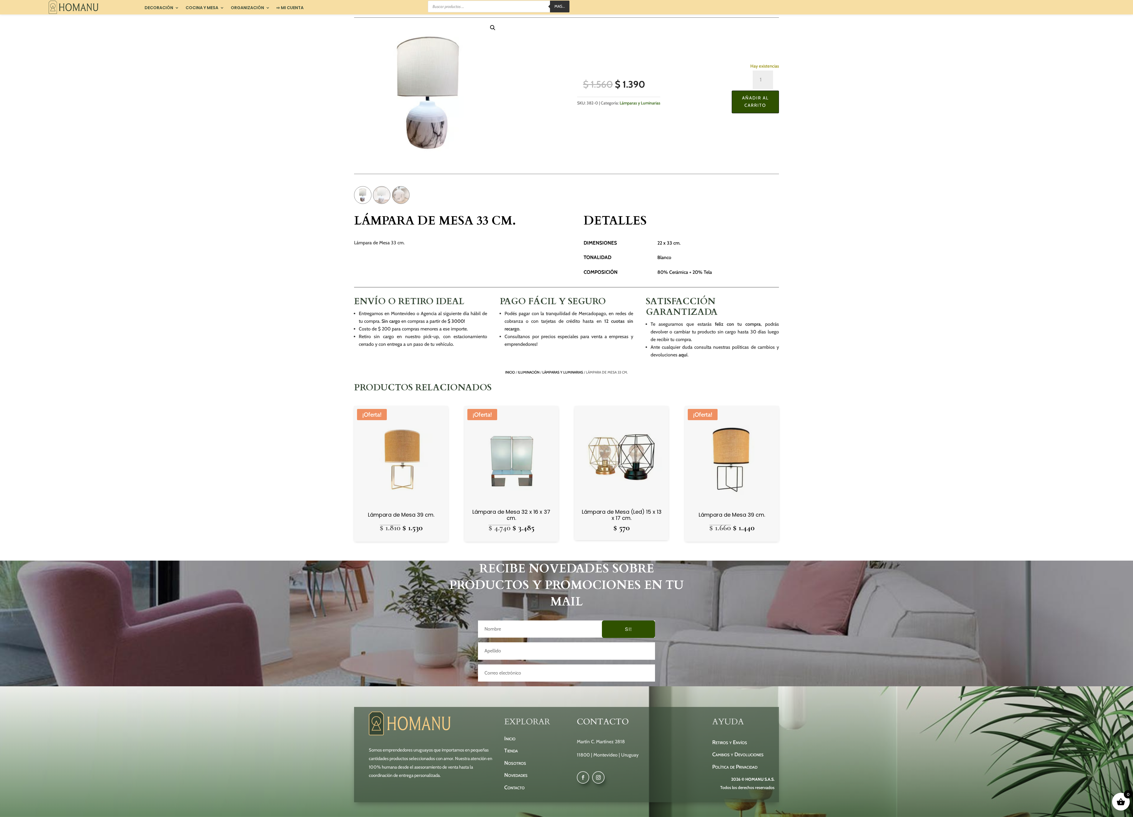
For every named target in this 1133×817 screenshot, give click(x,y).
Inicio (510, 372)
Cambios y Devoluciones (738, 754)
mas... (559, 6)
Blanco (664, 257)
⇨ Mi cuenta (290, 8)
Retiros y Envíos (729, 742)
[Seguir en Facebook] (583, 777)
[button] (492, 27)
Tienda (511, 750)
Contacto (514, 787)
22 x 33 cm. (668, 243)
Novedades (516, 775)
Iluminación (528, 372)
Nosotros (515, 763)
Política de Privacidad (734, 767)
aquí (683, 355)
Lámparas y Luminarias (640, 103)
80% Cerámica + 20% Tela (684, 272)
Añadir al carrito (755, 101)
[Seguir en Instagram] (598, 777)
